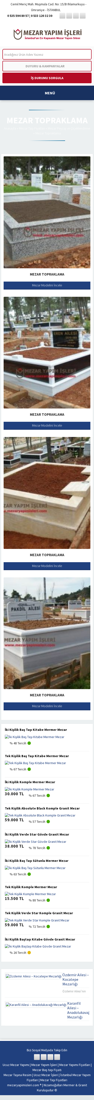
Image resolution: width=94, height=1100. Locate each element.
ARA (84, 54)
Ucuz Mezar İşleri (46, 1075)
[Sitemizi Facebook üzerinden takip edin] (62, 16)
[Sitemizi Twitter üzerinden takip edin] (69, 16)
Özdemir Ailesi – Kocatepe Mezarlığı (75, 979)
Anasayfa (10, 128)
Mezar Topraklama (47, 274)
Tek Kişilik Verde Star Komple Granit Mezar (39, 913)
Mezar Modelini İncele (47, 285)
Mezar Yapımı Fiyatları (74, 1065)
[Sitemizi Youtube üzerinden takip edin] (83, 16)
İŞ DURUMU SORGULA (47, 78)
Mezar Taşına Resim (18, 1075)
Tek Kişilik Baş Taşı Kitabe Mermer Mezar (37, 756)
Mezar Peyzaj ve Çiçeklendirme (69, 128)
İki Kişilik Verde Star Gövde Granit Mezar (37, 834)
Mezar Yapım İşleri (44, 1065)
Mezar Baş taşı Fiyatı (47, 1070)
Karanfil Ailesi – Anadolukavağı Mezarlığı (79, 1010)
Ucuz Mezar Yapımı (16, 1065)
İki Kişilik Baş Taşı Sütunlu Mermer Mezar (36, 860)
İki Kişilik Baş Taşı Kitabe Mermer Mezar (36, 729)
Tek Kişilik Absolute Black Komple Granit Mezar (42, 808)
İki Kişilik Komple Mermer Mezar (30, 782)
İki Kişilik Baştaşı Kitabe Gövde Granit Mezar (40, 939)
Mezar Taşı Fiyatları (32, 128)
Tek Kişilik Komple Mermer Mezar (31, 887)
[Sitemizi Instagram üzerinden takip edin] (76, 16)
